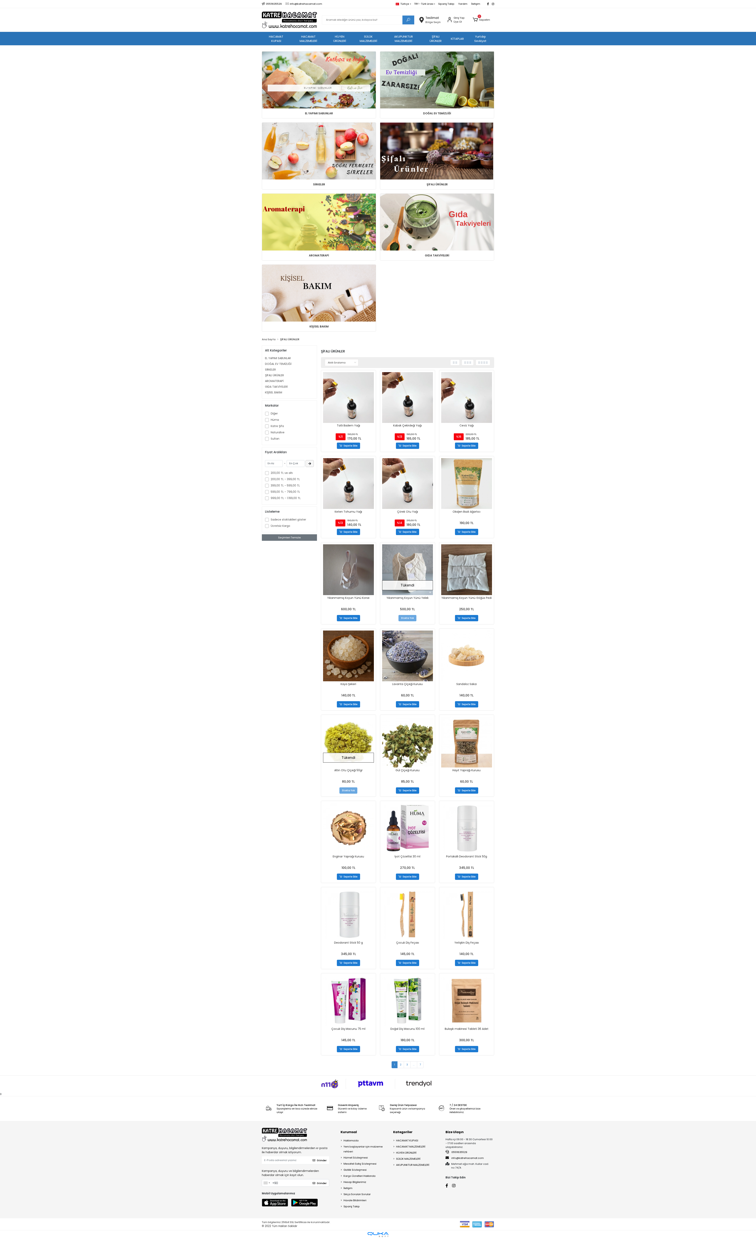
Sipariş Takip (446, 4)
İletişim (475, 4)
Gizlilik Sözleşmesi (355, 1170)
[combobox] (266, 1182)
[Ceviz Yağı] (466, 397)
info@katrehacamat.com (467, 1158)
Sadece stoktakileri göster (288, 519)
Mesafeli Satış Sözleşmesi (360, 1164)
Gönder (322, 1160)
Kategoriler (402, 1132)
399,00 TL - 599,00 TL (285, 485)
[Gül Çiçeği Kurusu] (407, 742)
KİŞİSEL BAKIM (319, 326)
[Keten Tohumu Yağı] (348, 483)
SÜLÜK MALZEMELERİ (368, 38)
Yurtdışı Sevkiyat (480, 38)
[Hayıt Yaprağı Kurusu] (466, 742)
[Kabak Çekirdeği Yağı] (407, 397)
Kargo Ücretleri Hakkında (359, 1176)
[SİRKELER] (319, 151)
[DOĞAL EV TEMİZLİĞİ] (437, 80)
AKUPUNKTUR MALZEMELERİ (403, 38)
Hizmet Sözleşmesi (356, 1157)
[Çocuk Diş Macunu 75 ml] (348, 1000)
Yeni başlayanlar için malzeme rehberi (363, 1149)
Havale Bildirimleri (355, 1200)
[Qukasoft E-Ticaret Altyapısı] (378, 1234)
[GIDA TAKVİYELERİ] (437, 222)
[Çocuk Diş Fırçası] (407, 914)
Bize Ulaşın (455, 1132)
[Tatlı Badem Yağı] (348, 397)
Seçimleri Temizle (289, 537)
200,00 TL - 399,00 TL (285, 479)
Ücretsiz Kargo (280, 526)
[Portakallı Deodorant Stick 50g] (466, 828)
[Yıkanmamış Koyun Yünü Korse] (348, 569)
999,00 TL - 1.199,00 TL (286, 498)
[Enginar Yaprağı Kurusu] (348, 828)
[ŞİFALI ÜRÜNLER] (437, 151)
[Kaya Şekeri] (348, 656)
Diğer (274, 413)
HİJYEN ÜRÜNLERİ (339, 38)
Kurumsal (349, 1132)
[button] (481, 20)
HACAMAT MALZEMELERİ (308, 38)
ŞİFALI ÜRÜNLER (436, 38)
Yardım (462, 4)
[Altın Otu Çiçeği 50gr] (348, 742)
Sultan (275, 439)
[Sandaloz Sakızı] (466, 656)
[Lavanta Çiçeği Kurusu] (407, 656)
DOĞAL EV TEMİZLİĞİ (437, 113)
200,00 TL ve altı (282, 473)
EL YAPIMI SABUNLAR (319, 113)
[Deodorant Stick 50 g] (348, 914)
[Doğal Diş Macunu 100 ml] (407, 1000)
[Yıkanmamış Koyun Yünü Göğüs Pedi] (466, 569)
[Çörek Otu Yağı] (407, 483)
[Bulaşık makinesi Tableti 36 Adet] (466, 1000)
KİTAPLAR (457, 39)
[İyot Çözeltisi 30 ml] (407, 828)
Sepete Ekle (351, 445)
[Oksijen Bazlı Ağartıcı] (466, 483)
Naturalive (277, 432)
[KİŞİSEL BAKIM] (319, 293)
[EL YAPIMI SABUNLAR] (319, 80)
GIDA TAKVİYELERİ (437, 255)
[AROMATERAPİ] (319, 222)
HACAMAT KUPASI (276, 38)
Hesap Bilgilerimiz (355, 1182)
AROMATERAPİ (319, 255)
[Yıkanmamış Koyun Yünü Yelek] (407, 569)
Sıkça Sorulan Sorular (357, 1194)
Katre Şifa (277, 426)
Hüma (275, 420)
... (414, 1064)
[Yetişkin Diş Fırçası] (466, 914)
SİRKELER (319, 184)
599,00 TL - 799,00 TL (285, 492)
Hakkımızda (351, 1140)
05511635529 (459, 1152)
